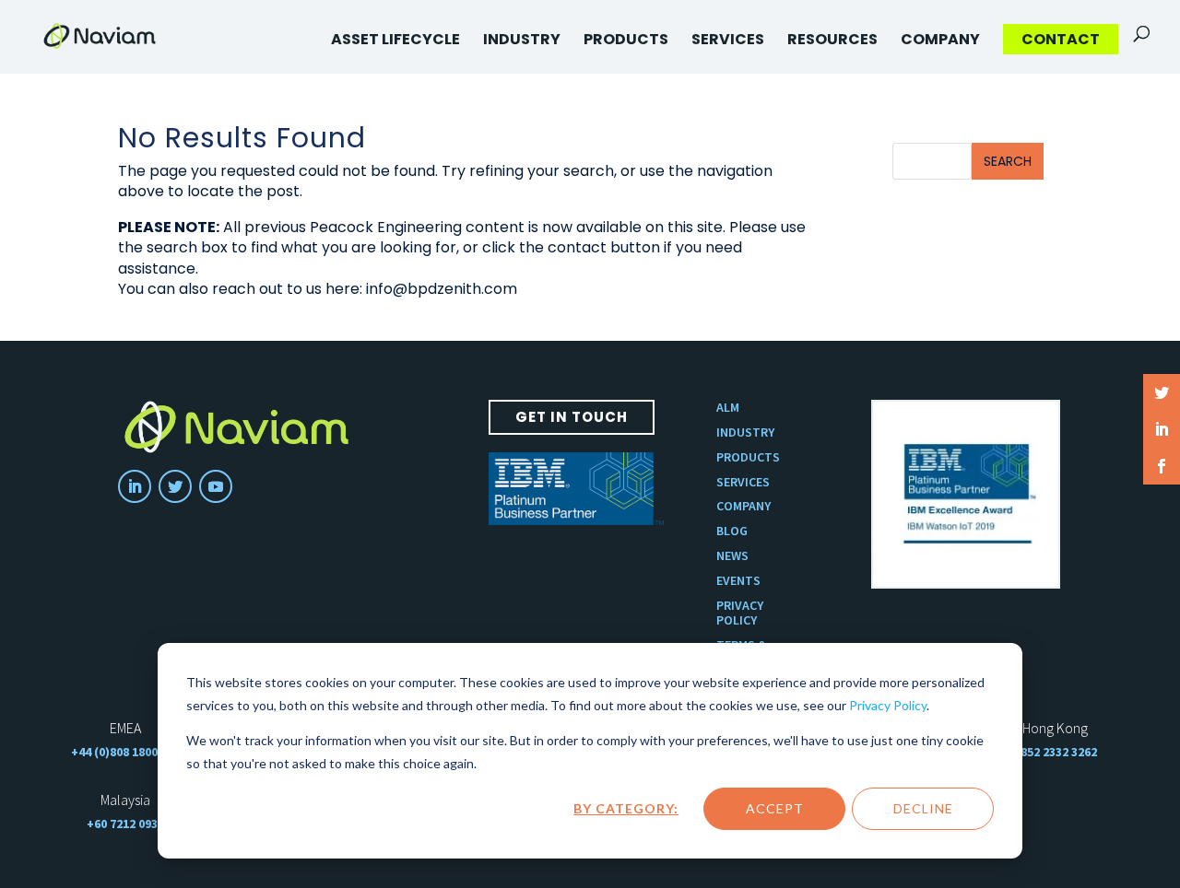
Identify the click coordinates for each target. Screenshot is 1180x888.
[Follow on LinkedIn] (134, 486)
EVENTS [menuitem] (738, 581)
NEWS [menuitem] (732, 556)
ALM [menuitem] (727, 407)
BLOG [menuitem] (732, 531)
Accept (775, 808)
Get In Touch (571, 416)
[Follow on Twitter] (175, 486)
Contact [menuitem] (1060, 39)
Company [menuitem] (940, 39)
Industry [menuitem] (521, 39)
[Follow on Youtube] (215, 486)
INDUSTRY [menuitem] (745, 432)
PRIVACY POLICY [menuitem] (739, 613)
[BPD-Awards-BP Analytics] (965, 494)
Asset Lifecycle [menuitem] (395, 39)
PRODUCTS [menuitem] (748, 457)
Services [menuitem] (727, 39)
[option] (965, 494)
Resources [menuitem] (832, 39)
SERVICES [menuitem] (743, 482)
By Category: (625, 808)
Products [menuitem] (626, 39)
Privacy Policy (887, 705)
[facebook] (1161, 466)
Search (1008, 161)
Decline (923, 808)
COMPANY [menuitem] (743, 506)
